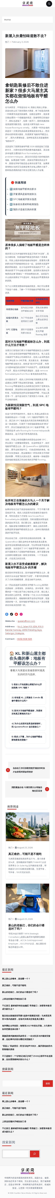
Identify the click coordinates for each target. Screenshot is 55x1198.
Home (7, 19)
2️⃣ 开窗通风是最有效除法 (23, 194)
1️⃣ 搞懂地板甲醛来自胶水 (23, 189)
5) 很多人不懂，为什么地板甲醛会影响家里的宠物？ (27, 738)
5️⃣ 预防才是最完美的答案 (23, 209)
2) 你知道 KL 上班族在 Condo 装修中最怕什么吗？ (27, 699)
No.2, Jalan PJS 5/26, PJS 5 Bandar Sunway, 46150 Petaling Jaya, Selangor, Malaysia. (24, 629)
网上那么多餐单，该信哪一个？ (16, 978)
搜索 (48, 1083)
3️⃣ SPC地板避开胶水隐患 (23, 199)
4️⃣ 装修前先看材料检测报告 (24, 204)
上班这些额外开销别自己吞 (14, 999)
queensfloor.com (26, 621)
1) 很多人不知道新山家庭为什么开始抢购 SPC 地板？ (27, 686)
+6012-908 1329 (24, 639)
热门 (7, 42)
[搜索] (34, 1154)
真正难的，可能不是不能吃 (14, 985)
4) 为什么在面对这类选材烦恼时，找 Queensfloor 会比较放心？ (27, 725)
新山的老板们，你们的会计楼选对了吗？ (20, 992)
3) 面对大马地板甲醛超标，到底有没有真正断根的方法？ (27, 712)
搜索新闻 (8, 1142)
